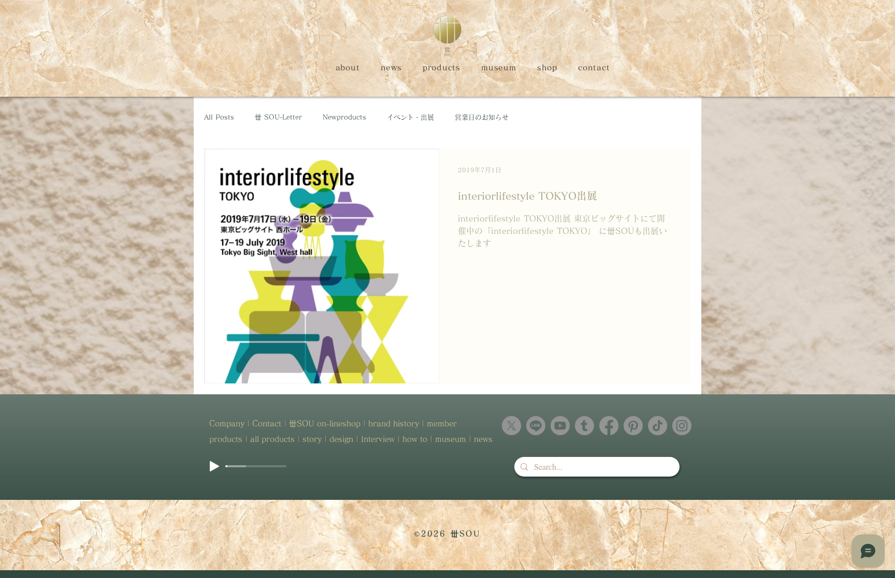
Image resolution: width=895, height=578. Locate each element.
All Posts (219, 117)
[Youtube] (560, 425)
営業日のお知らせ (482, 117)
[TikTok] (657, 425)
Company (226, 423)
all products (272, 439)
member (443, 423)
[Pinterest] (633, 425)
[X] (511, 425)
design (341, 439)
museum (450, 439)
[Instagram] (681, 425)
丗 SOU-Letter (278, 117)
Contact (266, 423)
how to (414, 439)
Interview (378, 439)
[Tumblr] (584, 425)
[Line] (535, 425)
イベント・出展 (410, 117)
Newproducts (344, 117)
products (227, 439)
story (312, 439)
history (406, 423)
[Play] (214, 466)
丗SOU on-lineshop (324, 423)
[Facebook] (608, 425)
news (483, 439)
